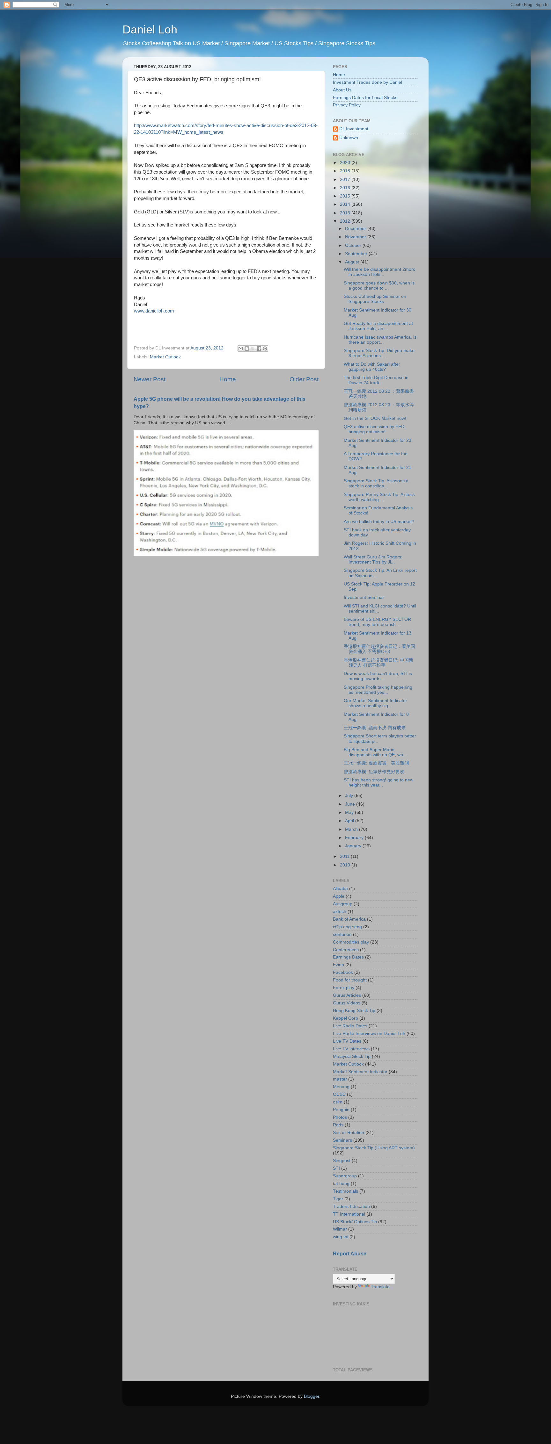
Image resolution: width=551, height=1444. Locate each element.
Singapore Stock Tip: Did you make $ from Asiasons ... (379, 353)
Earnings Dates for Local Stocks (365, 97)
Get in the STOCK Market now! (375, 418)
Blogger (311, 1396)
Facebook (343, 972)
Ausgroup (342, 904)
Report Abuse (349, 1253)
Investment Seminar (364, 597)
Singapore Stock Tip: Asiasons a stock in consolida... (376, 483)
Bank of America (349, 919)
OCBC (339, 1094)
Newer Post (149, 379)
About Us (342, 90)
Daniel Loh (149, 29)
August (352, 262)
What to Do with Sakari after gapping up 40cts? (372, 367)
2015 (345, 196)
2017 (345, 179)
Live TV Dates (347, 1041)
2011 (345, 856)
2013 (345, 213)
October (354, 245)
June (350, 804)
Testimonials (345, 1191)
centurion (342, 934)
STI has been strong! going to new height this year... (378, 782)
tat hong (341, 1183)
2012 (345, 221)
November (356, 236)
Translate (380, 1286)
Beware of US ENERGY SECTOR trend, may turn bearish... (377, 622)
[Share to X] (253, 348)
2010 (345, 865)
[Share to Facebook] (259, 348)
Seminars (342, 1140)
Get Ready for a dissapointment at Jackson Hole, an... (378, 326)
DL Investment (353, 128)
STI (336, 1168)
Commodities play (351, 942)
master (340, 1079)
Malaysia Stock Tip (352, 1056)
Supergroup (345, 1176)
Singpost (341, 1160)
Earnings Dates (348, 957)
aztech (339, 911)
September (357, 253)
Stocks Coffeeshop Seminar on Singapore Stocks (375, 299)
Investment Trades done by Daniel (367, 82)
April (350, 820)
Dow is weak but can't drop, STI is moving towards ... (378, 676)
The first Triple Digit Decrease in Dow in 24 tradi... (376, 380)
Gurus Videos (346, 1003)
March (352, 829)
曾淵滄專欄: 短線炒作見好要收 (374, 771)
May (350, 812)
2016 (345, 187)
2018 (345, 171)
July (349, 795)
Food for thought (350, 980)
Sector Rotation (348, 1132)
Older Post (304, 379)
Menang (341, 1086)
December (356, 228)
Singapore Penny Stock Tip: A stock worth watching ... (379, 497)
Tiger (338, 1198)
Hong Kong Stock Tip (354, 1010)
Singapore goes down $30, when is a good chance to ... (379, 286)
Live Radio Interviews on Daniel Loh (369, 1033)
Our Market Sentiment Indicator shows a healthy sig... (375, 703)
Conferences (346, 949)
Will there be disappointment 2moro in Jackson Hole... (379, 272)
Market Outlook (165, 357)
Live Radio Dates (350, 1026)
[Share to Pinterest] (265, 348)
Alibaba (340, 888)
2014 (345, 204)
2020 (345, 162)
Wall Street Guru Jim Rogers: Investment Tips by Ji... (373, 559)
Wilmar (340, 1229)
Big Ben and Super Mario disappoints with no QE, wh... (375, 752)
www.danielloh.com (154, 310)
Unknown (348, 137)
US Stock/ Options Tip (355, 1221)
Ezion (338, 964)
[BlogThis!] (247, 348)
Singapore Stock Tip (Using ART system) (374, 1148)
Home (227, 379)
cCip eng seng (347, 926)
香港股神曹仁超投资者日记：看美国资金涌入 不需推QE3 (379, 649)
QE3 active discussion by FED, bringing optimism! (375, 429)
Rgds (338, 1125)
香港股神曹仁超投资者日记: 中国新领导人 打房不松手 (378, 663)
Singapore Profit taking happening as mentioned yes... (378, 690)
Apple (338, 896)
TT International (349, 1214)
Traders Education (351, 1206)
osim (337, 1102)
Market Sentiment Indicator (360, 1071)
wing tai (340, 1236)
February (355, 837)
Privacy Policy (347, 105)
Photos (340, 1117)
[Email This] (241, 348)
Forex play (343, 987)
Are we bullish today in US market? (379, 521)
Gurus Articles (347, 995)
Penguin (341, 1109)
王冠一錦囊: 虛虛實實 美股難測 (376, 763)
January (354, 846)
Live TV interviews (351, 1048)
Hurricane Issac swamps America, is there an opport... (380, 340)
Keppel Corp (345, 1018)
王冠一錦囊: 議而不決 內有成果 (375, 727)
